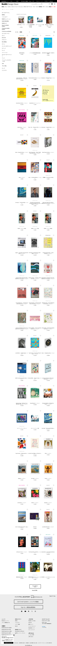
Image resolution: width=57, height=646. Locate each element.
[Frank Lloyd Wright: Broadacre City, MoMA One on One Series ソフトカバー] (21, 318)
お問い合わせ (30, 636)
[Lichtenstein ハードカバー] (21, 492)
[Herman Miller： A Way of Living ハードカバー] (34, 368)
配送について (30, 624)
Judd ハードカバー (22, 177)
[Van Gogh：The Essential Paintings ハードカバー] (48, 418)
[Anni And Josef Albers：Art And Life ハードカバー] (34, 443)
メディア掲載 (17, 624)
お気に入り (27, 35)
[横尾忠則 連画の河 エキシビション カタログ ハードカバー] (34, 567)
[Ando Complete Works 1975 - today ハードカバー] (21, 517)
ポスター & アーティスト (7, 55)
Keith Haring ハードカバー (21, 127)
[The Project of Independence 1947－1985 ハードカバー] (34, 242)
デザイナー (4, 39)
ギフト (3, 35)
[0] (54, 4)
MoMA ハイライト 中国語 (22, 228)
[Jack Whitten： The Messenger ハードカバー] (21, 343)
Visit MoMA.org (28, 645)
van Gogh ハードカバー (35, 478)
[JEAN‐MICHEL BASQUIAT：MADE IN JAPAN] (48, 43)
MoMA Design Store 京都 (6, 629)
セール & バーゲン (6, 33)
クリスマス (4, 70)
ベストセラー (5, 16)
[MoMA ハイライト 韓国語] (48, 218)
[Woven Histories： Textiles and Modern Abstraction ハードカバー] (21, 68)
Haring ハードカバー (48, 478)
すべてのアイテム (5, 12)
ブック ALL (4, 65)
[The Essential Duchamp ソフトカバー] (34, 68)
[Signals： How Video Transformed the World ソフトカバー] (21, 242)
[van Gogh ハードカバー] (34, 468)
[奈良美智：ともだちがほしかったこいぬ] (48, 567)
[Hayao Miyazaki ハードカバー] (34, 393)
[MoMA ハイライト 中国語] (21, 218)
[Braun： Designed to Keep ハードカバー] (48, 343)
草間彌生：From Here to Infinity (48, 177)
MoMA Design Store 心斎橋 (6, 631)
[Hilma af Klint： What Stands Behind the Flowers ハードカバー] (48, 318)
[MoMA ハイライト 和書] (34, 218)
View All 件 (34, 590)
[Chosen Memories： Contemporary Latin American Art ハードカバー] (21, 293)
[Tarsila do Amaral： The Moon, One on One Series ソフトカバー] (34, 268)
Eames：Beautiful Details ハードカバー (21, 152)
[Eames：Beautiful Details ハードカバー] (21, 142)
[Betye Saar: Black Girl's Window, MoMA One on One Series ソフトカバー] (48, 192)
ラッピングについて (32, 626)
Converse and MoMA (6, 31)
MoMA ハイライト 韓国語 (48, 228)
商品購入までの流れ (32, 620)
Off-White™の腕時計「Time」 (26, 1)
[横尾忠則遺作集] (21, 43)
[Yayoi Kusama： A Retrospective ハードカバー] (21, 443)
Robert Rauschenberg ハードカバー (48, 152)
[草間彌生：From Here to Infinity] (48, 167)
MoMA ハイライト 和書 (35, 228)
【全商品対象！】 (4, 1)
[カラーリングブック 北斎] (34, 418)
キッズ (3, 68)
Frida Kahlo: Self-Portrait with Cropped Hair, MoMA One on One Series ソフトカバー (35, 203)
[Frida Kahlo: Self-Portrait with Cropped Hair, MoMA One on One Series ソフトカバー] (34, 192)
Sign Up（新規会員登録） (28, 607)
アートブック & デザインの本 (6, 61)
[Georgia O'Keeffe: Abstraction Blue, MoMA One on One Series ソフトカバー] (21, 268)
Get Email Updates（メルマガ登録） (28, 601)
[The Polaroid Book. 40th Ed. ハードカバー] (34, 542)
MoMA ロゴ (4, 23)
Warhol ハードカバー (34, 502)
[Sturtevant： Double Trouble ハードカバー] (48, 117)
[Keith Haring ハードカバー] (21, 117)
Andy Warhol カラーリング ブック (34, 103)
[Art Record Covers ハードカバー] (21, 542)
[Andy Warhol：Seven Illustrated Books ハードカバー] (48, 542)
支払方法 (30, 622)
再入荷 (16, 626)
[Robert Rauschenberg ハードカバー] (48, 142)
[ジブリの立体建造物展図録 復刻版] (34, 43)
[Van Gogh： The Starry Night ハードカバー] (21, 192)
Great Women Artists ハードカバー (22, 103)
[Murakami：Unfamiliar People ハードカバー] (48, 68)
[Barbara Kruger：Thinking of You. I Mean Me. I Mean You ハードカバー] (21, 393)
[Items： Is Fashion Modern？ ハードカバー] (34, 167)
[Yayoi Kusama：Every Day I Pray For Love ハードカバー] (34, 343)
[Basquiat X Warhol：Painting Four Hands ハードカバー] (48, 393)
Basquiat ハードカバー (48, 502)
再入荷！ (51, 1)
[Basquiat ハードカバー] (48, 492)
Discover (4, 37)
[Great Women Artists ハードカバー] (21, 93)
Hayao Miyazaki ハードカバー (35, 403)
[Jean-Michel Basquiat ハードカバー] (48, 517)
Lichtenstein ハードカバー (21, 502)
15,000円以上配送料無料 (28, 597)
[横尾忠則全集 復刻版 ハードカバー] (21, 567)
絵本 (3, 63)
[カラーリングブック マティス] (21, 418)
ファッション (5, 52)
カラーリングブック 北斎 (35, 428)
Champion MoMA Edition (5, 29)
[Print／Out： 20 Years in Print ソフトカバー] (34, 117)
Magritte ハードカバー (21, 478)
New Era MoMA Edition (5, 26)
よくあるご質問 (31, 634)
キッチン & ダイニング (7, 46)
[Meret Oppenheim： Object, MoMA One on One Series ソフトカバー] (34, 142)
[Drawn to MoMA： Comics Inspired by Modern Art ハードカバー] (34, 318)
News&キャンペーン (5, 620)
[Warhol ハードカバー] (34, 492)
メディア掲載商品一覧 (6, 622)
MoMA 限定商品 (5, 21)
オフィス (4, 48)
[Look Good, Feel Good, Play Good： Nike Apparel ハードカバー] (48, 368)
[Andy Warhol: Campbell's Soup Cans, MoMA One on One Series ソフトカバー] (48, 268)
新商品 (3, 14)
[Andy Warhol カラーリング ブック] (34, 93)
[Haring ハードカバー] (48, 468)
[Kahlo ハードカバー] (48, 443)
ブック (3, 58)
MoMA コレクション (6, 19)
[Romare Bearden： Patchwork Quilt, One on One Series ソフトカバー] (34, 293)
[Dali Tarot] (34, 517)
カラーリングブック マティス (22, 428)
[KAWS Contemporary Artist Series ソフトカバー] (21, 368)
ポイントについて (31, 629)
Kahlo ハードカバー (48, 453)
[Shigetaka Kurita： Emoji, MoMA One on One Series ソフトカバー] (48, 293)
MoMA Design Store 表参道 (6, 627)
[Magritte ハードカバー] (21, 468)
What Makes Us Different (19, 631)
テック (3, 50)
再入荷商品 (4, 41)
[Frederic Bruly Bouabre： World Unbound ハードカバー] (48, 242)
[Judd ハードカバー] (21, 167)
